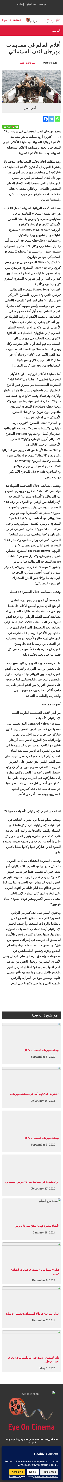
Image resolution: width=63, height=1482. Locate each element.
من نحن (42, 4)
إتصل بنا (20, 4)
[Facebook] (45, 119)
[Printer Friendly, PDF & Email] (10, 127)
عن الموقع (31, 4)
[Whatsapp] (57, 119)
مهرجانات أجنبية (27, 62)
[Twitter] (51, 119)
